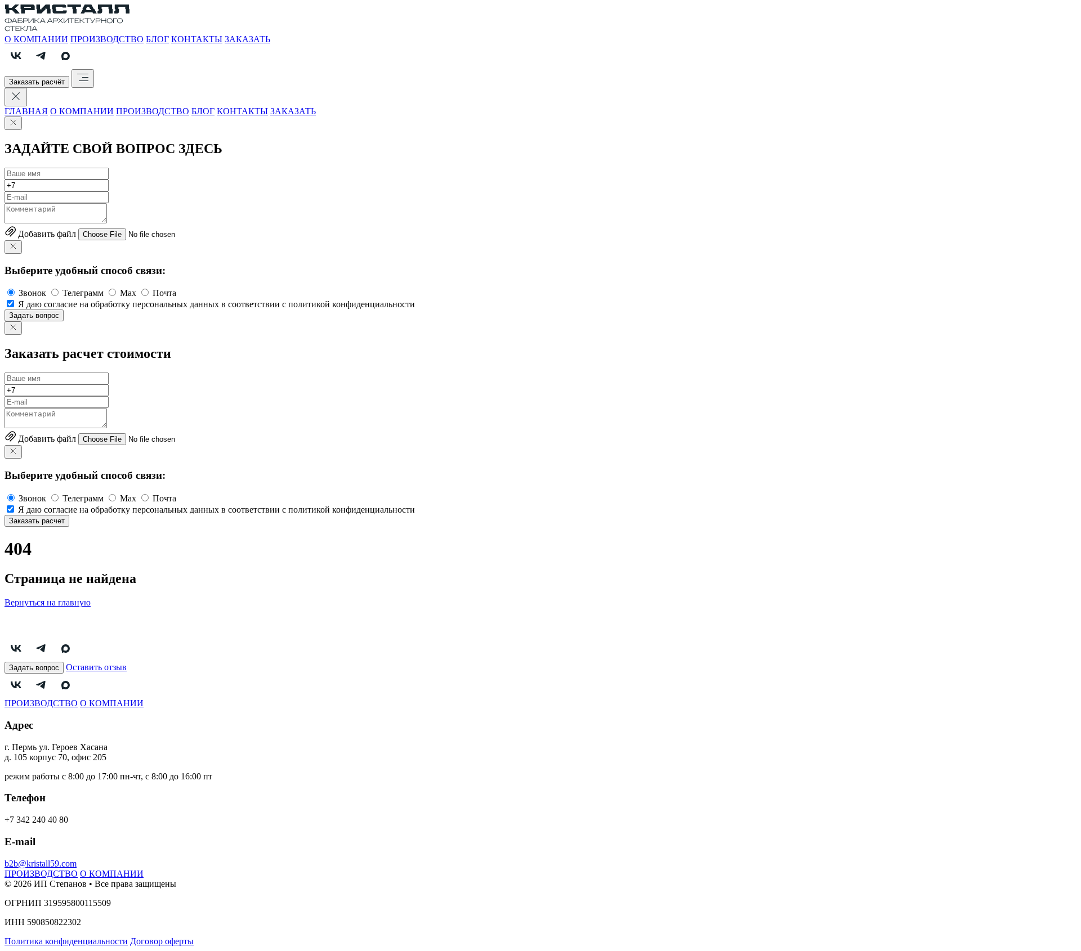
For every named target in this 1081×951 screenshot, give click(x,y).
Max (128, 293)
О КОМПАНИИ (36, 39)
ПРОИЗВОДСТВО (107, 39)
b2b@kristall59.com (41, 863)
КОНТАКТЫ (196, 39)
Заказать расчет (37, 521)
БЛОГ (157, 39)
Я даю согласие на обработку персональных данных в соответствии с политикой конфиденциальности (216, 304)
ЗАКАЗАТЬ (247, 39)
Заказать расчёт (37, 82)
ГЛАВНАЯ (26, 111)
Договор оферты (162, 941)
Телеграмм (83, 293)
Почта (164, 293)
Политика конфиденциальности (66, 941)
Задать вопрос (34, 315)
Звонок (32, 293)
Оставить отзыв (96, 667)
